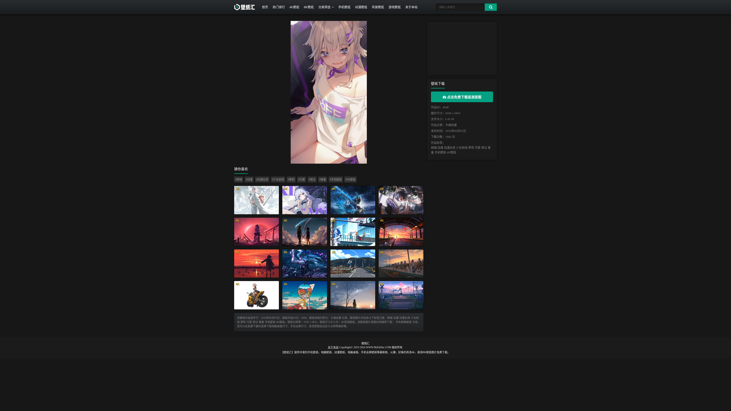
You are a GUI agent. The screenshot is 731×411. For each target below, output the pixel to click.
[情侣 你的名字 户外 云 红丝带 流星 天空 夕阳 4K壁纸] (304, 232)
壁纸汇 (365, 343)
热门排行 (279, 7)
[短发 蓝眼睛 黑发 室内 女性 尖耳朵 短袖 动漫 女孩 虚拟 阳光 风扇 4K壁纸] (401, 200)
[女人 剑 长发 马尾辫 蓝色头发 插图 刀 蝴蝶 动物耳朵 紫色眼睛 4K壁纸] (304, 263)
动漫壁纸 (361, 7)
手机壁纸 (344, 7)
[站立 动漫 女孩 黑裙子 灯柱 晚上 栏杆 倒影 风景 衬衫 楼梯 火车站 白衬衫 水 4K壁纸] (401, 232)
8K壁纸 (309, 7)
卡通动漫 (451, 125)
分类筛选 (324, 7)
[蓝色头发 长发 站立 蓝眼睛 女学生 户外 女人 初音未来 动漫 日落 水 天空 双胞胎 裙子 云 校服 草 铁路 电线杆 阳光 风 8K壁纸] (401, 295)
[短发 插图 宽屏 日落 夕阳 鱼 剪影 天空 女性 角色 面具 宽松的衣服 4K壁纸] (256, 263)
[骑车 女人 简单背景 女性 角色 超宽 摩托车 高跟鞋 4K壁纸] (256, 295)
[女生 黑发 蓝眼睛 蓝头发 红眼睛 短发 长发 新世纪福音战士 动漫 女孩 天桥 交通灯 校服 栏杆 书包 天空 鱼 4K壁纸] (352, 232)
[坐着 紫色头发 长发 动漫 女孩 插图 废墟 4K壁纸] (256, 232)
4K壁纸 (294, 7)
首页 (265, 7)
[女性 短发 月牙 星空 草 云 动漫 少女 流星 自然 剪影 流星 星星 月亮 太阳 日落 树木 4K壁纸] (352, 295)
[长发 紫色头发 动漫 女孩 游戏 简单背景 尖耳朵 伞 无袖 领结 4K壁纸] (304, 200)
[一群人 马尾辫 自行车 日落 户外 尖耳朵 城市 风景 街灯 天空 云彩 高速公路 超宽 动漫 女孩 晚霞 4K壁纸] (401, 263)
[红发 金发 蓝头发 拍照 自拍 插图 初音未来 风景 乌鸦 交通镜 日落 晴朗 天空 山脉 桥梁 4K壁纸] (304, 295)
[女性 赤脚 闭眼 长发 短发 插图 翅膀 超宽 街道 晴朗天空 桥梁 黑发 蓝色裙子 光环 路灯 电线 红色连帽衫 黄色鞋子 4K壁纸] (352, 263)
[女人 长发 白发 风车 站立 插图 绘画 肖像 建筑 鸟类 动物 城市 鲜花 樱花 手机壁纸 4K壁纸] (256, 200)
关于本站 (411, 7)
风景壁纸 (378, 7)
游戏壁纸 (395, 7)
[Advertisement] (462, 48)
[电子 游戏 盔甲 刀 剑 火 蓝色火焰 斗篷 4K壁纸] (352, 200)
